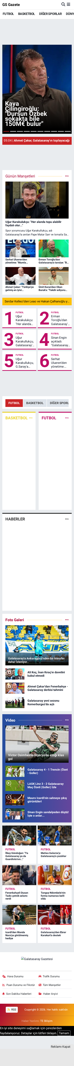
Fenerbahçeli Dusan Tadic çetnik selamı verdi (16, 895)
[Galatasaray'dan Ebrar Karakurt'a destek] (55, 915)
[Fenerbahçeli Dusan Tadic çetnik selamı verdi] (19, 875)
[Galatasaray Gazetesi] (37, 959)
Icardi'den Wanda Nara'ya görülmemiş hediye (16, 935)
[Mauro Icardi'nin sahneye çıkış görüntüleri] (14, 799)
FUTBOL (8, 14)
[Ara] (63, 4)
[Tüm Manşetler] (67, 176)
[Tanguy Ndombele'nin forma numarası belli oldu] (55, 875)
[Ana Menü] (68, 4)
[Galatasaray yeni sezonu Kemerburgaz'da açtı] (14, 702)
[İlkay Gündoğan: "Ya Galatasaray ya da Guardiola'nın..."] (19, 835)
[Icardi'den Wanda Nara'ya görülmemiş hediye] (19, 915)
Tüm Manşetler (52, 985)
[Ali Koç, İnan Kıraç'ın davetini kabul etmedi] (14, 674)
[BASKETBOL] (31, 418)
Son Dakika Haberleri (18, 993)
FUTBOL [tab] (14, 403)
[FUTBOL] (67, 418)
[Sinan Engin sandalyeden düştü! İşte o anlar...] (14, 813)
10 (68, 131)
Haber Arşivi (50, 993)
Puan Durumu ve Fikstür (20, 985)
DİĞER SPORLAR (50, 14)
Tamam (64, 1033)
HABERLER (15, 519)
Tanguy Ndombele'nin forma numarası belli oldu (53, 895)
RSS (13, 1009)
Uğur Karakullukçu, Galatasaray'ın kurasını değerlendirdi (25, 341)
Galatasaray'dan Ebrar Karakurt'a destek (53, 934)
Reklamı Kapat (60, 1046)
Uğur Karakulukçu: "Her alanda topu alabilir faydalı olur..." (24, 320)
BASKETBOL (26, 14)
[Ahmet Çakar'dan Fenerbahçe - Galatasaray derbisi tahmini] (14, 688)
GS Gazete (11, 4)
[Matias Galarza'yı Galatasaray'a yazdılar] (55, 835)
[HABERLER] (67, 519)
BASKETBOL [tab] (34, 403)
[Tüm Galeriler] (67, 620)
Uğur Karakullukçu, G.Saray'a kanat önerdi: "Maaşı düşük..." (25, 363)
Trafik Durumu (51, 976)
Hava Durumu (15, 976)
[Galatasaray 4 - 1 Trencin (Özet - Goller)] (14, 771)
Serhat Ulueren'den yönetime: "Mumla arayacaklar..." (60, 363)
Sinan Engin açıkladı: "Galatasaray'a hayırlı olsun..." (60, 341)
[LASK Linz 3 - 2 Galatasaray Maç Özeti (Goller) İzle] (14, 785)
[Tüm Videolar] (67, 720)
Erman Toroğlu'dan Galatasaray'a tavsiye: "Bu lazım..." (60, 320)
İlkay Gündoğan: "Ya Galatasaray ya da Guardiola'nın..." (16, 856)
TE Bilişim (46, 1021)
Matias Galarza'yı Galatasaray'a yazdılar (53, 855)
